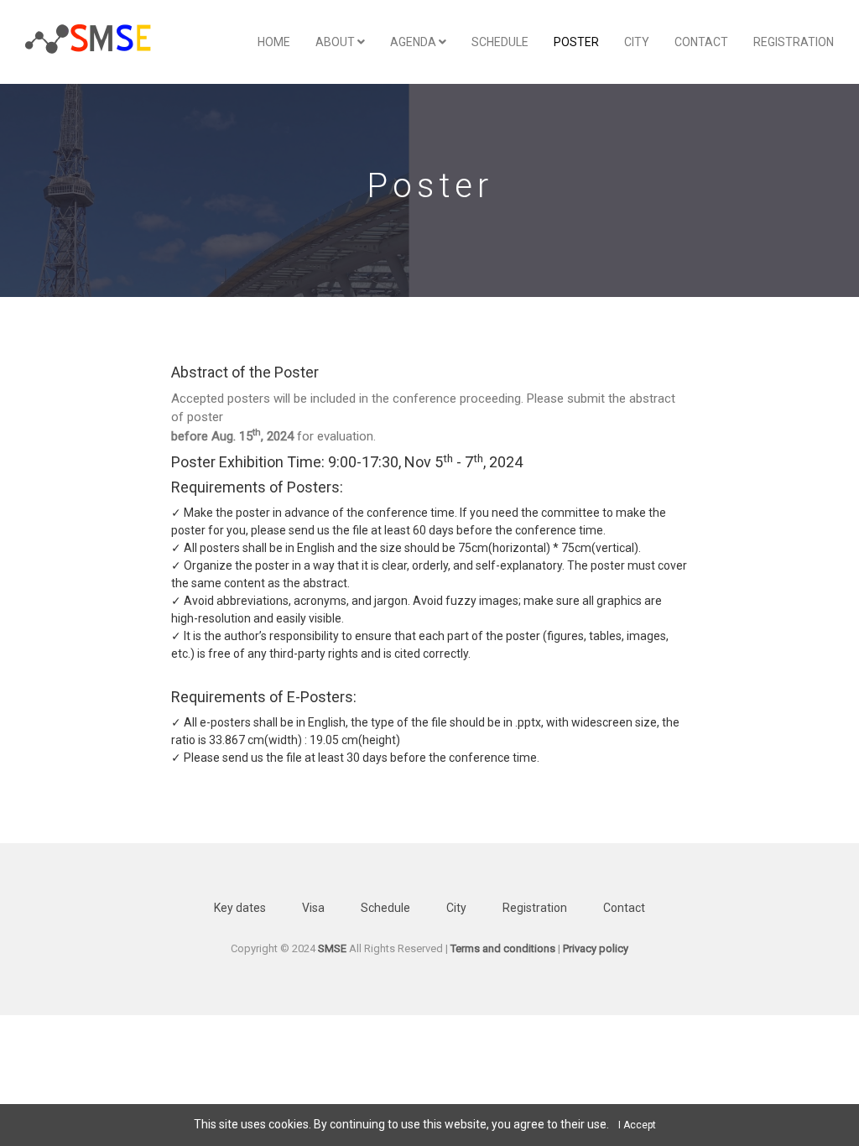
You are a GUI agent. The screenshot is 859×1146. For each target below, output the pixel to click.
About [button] (336, 42)
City (636, 42)
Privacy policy (595, 948)
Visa (313, 907)
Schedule (499, 42)
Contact (701, 42)
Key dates (240, 907)
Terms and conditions (502, 948)
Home (274, 42)
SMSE (332, 948)
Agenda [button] (414, 42)
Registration (793, 42)
